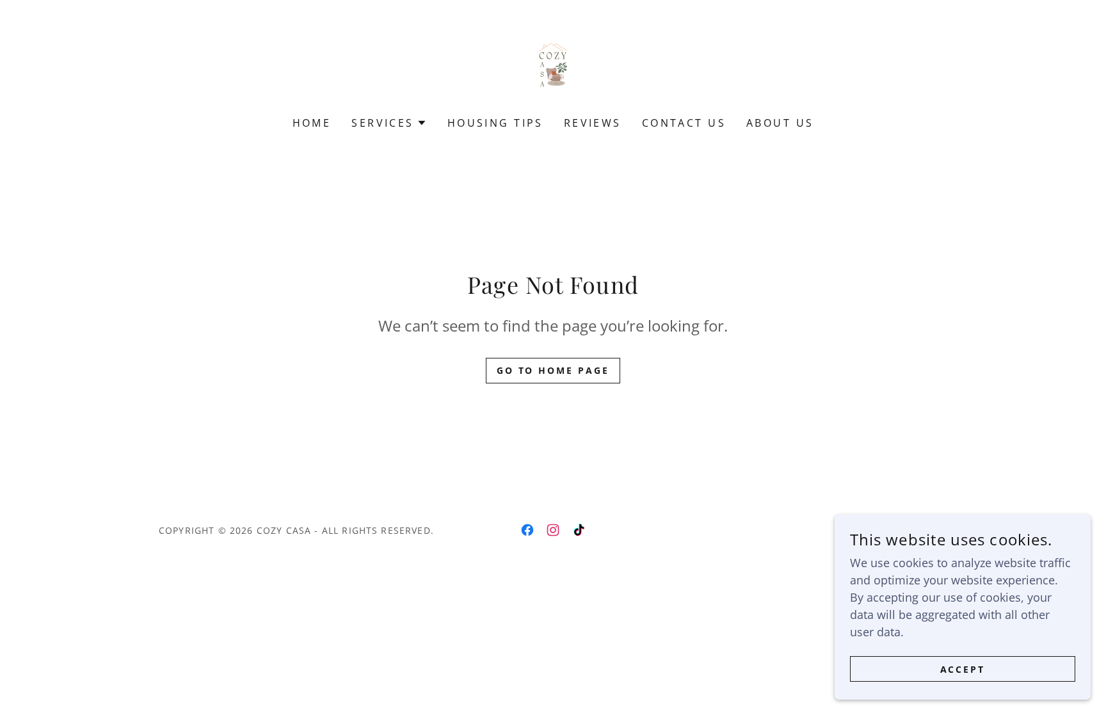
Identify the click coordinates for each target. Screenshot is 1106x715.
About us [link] (779, 123)
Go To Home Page (553, 370)
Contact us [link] (684, 123)
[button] (388, 123)
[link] (553, 66)
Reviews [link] (592, 123)
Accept (963, 669)
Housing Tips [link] (495, 123)
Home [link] (312, 123)
